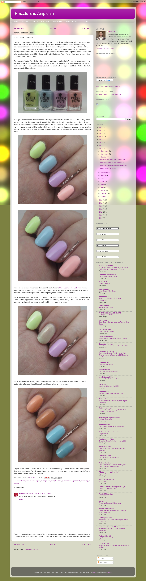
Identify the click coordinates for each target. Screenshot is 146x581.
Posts (101, 558)
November (105, 154)
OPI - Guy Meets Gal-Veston (108, 371)
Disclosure (45, 21)
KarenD (112, 31)
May (102, 184)
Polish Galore (104, 282)
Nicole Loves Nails (106, 377)
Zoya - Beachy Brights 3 (107, 331)
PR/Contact (85, 21)
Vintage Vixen (104, 296)
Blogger (109, 572)
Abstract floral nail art (106, 419)
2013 (101, 206)
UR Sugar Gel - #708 (105, 315)
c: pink (38, 481)
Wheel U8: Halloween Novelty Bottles (113, 165)
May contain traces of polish (110, 417)
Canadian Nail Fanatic (107, 274)
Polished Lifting (105, 463)
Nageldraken (104, 391)
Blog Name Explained (30, 21)
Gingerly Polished (106, 265)
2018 (101, 142)
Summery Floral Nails (106, 307)
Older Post (86, 28)
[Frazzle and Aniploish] (97, 105)
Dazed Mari (103, 320)
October (104, 157)
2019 (101, 139)
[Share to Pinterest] (61, 478)
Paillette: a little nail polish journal (112, 432)
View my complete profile (105, 48)
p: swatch (76, 481)
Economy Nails (104, 362)
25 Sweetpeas (104, 399)
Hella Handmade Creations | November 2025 (113, 346)
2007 (101, 218)
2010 (101, 215)
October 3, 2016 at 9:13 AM (41, 493)
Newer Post (19, 28)
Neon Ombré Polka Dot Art (107, 291)
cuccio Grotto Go (104, 284)
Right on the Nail (105, 408)
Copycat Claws (104, 543)
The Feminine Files (106, 439)
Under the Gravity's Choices (110, 527)
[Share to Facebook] (59, 478)
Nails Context (104, 306)
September (105, 172)
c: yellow (51, 481)
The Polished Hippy (106, 351)
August (103, 175)
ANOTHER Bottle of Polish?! (110, 313)
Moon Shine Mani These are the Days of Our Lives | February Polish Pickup (113, 466)
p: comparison (67, 481)
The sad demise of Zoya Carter (109, 457)
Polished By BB (105, 536)
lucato (94, 572)
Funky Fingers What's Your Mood (112, 163)
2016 (101, 148)
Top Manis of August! (106, 538)
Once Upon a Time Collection (70, 288)
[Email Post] (40, 477)
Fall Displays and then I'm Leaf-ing (112, 159)
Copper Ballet (103, 434)
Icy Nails (102, 501)
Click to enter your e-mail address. (108, 94)
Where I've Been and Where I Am (110, 503)
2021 (101, 133)
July (102, 178)
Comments (103, 562)
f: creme (58, 481)
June (103, 181)
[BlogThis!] (54, 478)
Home (16, 21)
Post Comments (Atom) (32, 549)
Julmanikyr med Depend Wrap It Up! (111, 393)
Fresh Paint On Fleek (108, 168)
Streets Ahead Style (106, 508)
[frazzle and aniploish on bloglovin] (104, 81)
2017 (101, 145)
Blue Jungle (103, 481)
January (104, 196)
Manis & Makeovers (106, 479)
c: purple (44, 481)
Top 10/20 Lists (71, 21)
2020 (101, 136)
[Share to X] (56, 478)
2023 (101, 127)
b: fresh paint (24, 481)
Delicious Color (105, 456)
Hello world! (102, 496)
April (102, 187)
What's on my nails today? (109, 472)
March (103, 190)
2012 (101, 209)
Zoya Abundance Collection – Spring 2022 (112, 441)
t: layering (84, 481)
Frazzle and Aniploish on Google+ (108, 86)
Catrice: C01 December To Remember (111, 426)
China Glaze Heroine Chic (107, 488)
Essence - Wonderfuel (106, 364)
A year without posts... (106, 474)
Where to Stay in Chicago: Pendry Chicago (113, 338)
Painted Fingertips (106, 494)
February (104, 193)
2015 (101, 200)
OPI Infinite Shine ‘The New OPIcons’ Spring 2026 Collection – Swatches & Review (113, 268)
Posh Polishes (104, 370)
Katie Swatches (105, 446)
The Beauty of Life (106, 337)
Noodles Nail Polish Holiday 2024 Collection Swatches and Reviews (113, 411)
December (105, 151)
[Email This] (52, 478)
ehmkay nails (104, 289)
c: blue (32, 481)
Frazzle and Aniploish (34, 13)
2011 (101, 212)
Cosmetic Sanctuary (106, 344)
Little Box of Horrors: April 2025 (109, 386)
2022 (101, 130)
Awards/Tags (58, 21)
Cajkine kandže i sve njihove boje (112, 487)
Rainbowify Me (25, 493)
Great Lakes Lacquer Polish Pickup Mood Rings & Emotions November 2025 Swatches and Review (114, 355)
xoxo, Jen (102, 384)
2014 (101, 203)
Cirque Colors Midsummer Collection (111, 379)
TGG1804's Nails (105, 329)
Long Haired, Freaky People (108, 276)
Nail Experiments (105, 518)
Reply (21, 499)
